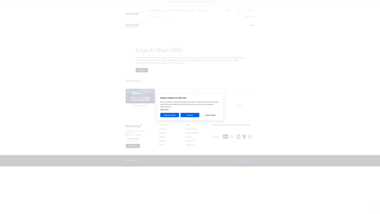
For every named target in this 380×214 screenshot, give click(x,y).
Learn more (164, 109)
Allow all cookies (170, 115)
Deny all (190, 115)
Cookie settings (210, 115)
